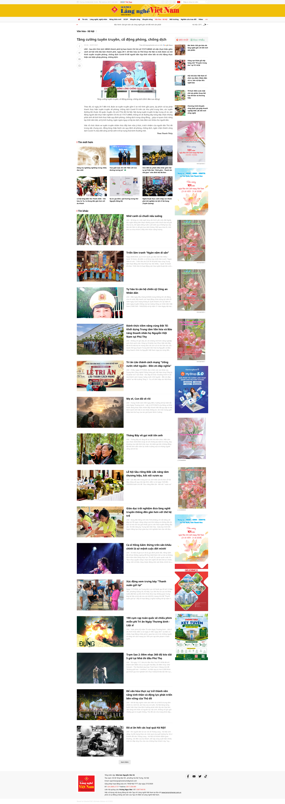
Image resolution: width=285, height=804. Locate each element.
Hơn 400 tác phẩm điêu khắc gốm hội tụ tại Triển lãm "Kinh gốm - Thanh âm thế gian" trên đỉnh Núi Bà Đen (157, 170)
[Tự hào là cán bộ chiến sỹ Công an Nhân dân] (100, 302)
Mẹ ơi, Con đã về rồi (138, 398)
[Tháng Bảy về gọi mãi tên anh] (100, 448)
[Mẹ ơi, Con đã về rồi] (100, 412)
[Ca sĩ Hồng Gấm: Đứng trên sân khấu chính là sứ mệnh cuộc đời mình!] (100, 558)
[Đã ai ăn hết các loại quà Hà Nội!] (100, 741)
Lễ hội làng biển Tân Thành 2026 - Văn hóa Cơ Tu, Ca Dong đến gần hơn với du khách (91, 201)
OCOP (125, 19)
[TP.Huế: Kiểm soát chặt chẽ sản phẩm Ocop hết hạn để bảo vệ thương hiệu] (180, 95)
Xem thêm (124, 762)
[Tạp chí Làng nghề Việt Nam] (86, 783)
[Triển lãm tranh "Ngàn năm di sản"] (100, 266)
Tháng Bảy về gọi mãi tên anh (144, 435)
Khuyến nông (147, 19)
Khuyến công (135, 19)
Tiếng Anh (179, 2)
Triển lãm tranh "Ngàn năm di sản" (147, 252)
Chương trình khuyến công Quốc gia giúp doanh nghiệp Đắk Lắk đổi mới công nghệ (198, 109)
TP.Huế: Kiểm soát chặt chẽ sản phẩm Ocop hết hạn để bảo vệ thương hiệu (197, 94)
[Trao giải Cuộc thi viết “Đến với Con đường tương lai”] (125, 155)
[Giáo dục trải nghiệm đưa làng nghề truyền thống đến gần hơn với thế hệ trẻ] (100, 521)
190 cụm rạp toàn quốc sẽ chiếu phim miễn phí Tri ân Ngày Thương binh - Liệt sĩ (149, 621)
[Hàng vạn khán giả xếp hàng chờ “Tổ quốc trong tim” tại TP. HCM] (180, 65)
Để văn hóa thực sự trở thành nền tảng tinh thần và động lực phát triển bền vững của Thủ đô (149, 694)
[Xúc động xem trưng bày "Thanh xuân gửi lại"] (100, 595)
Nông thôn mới (115, 19)
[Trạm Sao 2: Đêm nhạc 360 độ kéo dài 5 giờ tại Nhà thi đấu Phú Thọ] (100, 668)
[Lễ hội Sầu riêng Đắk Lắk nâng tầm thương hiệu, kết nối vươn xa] (100, 485)
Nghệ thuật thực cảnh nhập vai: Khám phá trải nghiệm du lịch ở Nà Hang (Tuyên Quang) (157, 201)
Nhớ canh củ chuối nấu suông (144, 216)
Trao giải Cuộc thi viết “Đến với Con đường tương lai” (123, 169)
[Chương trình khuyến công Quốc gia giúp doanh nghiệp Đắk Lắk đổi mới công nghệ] (180, 110)
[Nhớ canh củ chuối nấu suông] (100, 229)
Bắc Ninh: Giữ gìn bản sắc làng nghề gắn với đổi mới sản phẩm (125, 24)
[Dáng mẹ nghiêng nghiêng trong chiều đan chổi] (92, 155)
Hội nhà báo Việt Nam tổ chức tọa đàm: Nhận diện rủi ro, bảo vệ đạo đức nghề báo (197, 79)
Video (201, 19)
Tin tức (85, 19)
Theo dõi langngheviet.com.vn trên (151, 45)
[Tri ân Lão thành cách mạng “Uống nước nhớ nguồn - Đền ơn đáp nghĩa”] (100, 375)
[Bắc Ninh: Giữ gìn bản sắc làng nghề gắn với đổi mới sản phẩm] (180, 50)
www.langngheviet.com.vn (171, 792)
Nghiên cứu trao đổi (188, 19)
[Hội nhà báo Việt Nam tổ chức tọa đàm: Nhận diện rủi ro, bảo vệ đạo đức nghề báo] (180, 80)
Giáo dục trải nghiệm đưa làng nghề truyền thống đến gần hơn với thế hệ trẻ (149, 512)
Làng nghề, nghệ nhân (98, 19)
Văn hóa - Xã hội (161, 19)
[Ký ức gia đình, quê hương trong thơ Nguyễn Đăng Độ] (125, 186)
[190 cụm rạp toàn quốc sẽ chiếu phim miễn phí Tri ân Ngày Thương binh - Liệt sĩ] (100, 631)
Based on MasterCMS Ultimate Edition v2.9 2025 (95, 801)
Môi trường (174, 19)
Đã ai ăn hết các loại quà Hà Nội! (146, 727)
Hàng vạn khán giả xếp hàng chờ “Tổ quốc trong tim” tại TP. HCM (197, 62)
